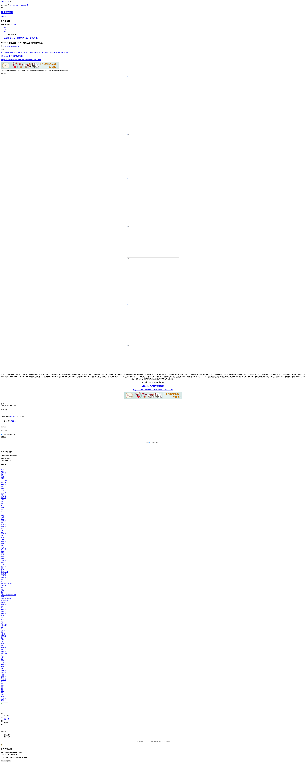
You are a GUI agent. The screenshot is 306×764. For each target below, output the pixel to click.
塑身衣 (2, 694)
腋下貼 (2, 488)
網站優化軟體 (4, 600)
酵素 (2, 568)
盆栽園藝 (3, 577)
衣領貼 (2, 469)
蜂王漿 (2, 562)
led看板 (3, 634)
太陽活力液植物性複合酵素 (8, 595)
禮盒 (2, 505)
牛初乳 (2, 564)
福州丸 (2, 519)
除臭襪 (2, 477)
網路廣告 (13, 421)
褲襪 (2, 645)
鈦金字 (2, 632)
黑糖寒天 (3, 597)
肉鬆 (2, 503)
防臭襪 (2, 479)
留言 (15, 416)
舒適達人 (3, 678)
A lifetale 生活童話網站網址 (12, 56)
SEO (2, 606)
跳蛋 (2, 668)
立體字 (2, 619)
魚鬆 (2, 501)
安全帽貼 (3, 484)
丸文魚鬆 (3, 651)
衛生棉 (2, 674)
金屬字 (2, 623)
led (1, 628)
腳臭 (2, 475)
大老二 (2, 657)
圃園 (2, 693)
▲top (2, 423)
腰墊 (2, 589)
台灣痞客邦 (7, 12)
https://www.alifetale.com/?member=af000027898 (21, 60)
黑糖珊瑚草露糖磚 (6, 598)
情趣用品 (3, 664)
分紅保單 (3, 574)
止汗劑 (2, 490)
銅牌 (2, 621)
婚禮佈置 (3, 611)
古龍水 (2, 691)
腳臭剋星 (3, 473)
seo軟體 (3, 602)
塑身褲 (2, 696)
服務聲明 (168, 741)
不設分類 (13, 24)
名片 (5, 31)
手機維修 (3, 672)
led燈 (2, 627)
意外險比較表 (4, 572)
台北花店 (3, 615)
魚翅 (2, 522)
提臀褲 (2, 700)
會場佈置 (3, 613)
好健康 (2, 556)
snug (2, 532)
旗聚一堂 (3, 498)
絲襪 (2, 649)
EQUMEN (3, 698)
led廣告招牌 (4, 625)
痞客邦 (12, 416)
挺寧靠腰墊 (4, 585)
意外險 (2, 570)
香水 (2, 689)
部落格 (6, 29)
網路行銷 (3, 680)
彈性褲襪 (3, 647)
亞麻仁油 (3, 560)
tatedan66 (3, 406)
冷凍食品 (3, 521)
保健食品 (3, 558)
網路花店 (3, 609)
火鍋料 (2, 517)
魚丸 (2, 513)
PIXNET (141, 741)
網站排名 (3, 604)
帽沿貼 (2, 471)
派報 (2, 617)
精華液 (2, 685)
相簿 (5, 28)
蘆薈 (2, 683)
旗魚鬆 (2, 500)
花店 (2, 607)
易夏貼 (2, 486)
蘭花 (2, 581)
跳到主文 (3, 16)
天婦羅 (2, 515)
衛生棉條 (3, 676)
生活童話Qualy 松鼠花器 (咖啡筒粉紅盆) (21, 38)
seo (1, 681)
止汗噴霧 (3, 492)
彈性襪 (2, 643)
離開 (9, 760)
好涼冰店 (3, 482)
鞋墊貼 (2, 494)
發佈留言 (3, 436)
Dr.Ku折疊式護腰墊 (6, 583)
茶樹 (2, 687)
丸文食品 (3, 496)
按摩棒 (2, 666)
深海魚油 (3, 566)
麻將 (2, 655)
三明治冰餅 (4, 480)
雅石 (2, 579)
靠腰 (2, 587)
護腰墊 (2, 591)
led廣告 (3, 630)
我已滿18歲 (4, 760)
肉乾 (2, 511)
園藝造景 (3, 575)
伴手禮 (2, 507)
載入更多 (3, 427)
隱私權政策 (162, 741)
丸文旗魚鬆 (4, 653)
